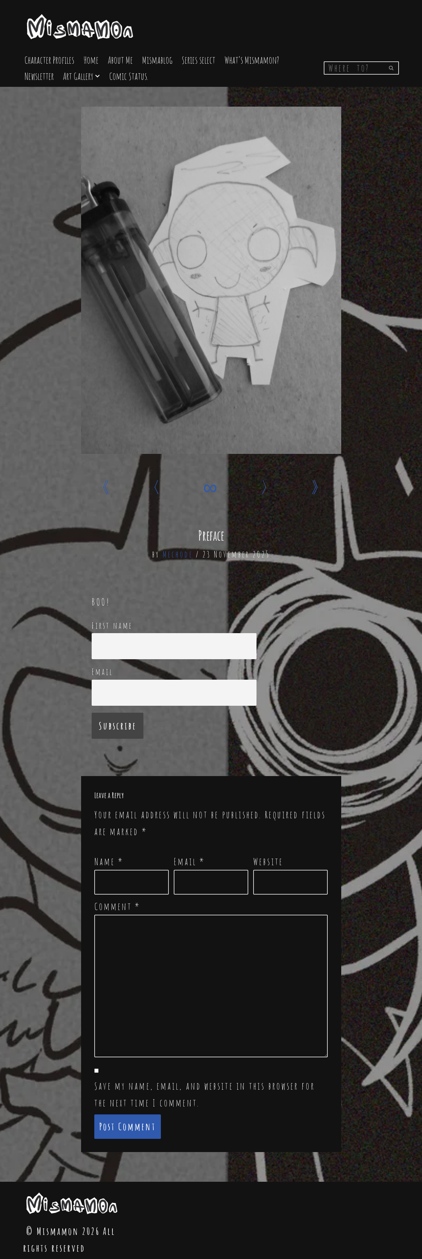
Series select (198, 60)
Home (91, 60)
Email (102, 671)
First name (112, 625)
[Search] (391, 68)
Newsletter (39, 76)
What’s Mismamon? (252, 60)
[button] (97, 76)
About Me (120, 60)
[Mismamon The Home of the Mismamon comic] (80, 24)
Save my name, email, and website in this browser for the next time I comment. (204, 1094)
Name (109, 861)
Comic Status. (128, 76)
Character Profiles (49, 60)
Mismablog (157, 60)
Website (268, 861)
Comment (117, 906)
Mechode (178, 554)
